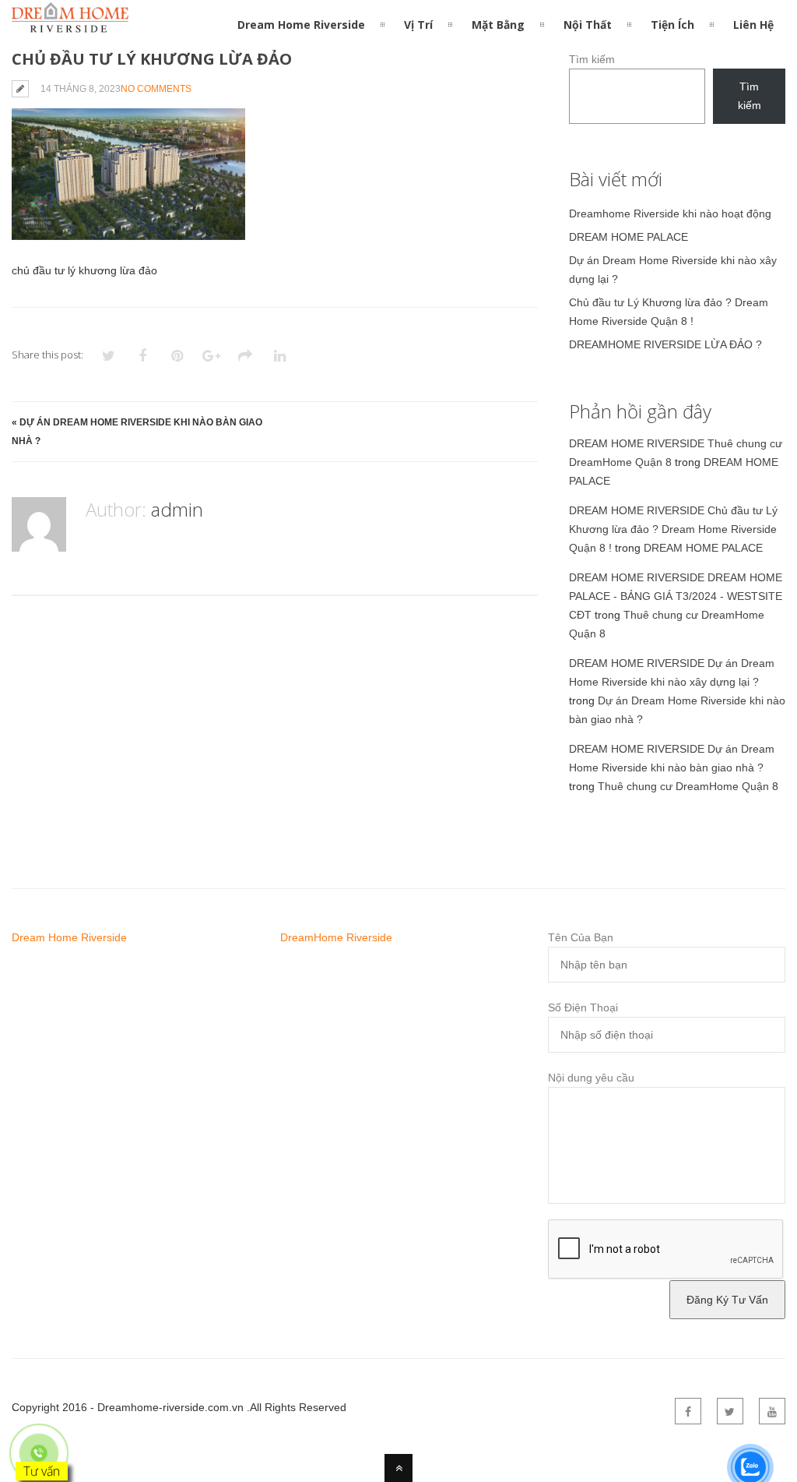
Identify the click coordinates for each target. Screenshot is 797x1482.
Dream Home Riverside (69, 937)
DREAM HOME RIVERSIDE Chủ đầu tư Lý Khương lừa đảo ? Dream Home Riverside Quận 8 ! (673, 529)
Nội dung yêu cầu (591, 1077)
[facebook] (688, 1411)
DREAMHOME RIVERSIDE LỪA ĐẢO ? (665, 344)
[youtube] (772, 1411)
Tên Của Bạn (580, 937)
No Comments (156, 88)
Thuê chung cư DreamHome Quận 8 (688, 786)
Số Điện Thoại (583, 1007)
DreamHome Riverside (336, 937)
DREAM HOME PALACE (628, 237)
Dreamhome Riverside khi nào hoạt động (670, 213)
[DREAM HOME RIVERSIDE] (70, 23)
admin (177, 509)
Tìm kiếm (592, 59)
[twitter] (730, 1411)
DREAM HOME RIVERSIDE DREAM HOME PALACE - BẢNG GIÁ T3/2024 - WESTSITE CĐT (675, 596)
